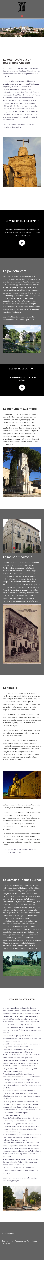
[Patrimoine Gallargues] (22, 7)
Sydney (38, 1263)
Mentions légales (8, 1233)
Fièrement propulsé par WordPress (15, 1263)
